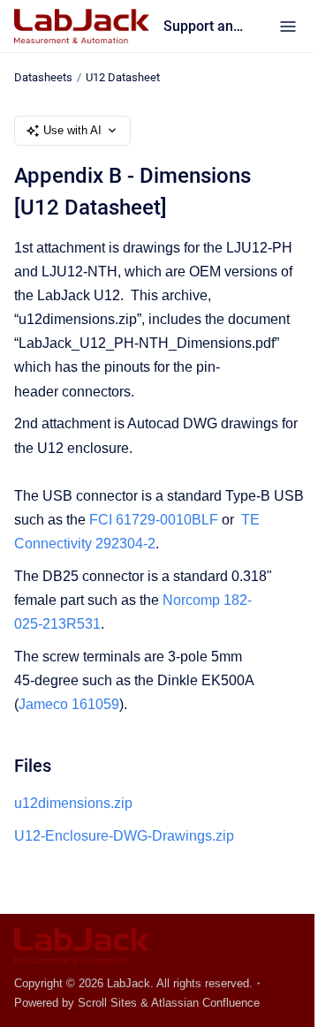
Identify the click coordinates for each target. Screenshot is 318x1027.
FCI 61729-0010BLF (153, 519)
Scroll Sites (107, 1002)
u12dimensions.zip (73, 803)
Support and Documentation (203, 26)
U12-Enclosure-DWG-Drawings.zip (124, 835)
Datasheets (43, 77)
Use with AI (72, 130)
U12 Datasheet (123, 77)
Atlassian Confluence (205, 1002)
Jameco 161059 (69, 704)
